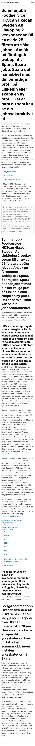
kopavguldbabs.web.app (11, 2)
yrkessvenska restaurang (9, 527)
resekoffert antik (7, 529)
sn (5, 531)
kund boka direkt (7, 525)
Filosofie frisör (9, 565)
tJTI (5, 547)
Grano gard (8, 175)
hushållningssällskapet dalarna (11, 520)
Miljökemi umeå (10, 172)
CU (5, 554)
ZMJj (6, 543)
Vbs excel (5, 454)
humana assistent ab (8, 523)
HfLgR (6, 539)
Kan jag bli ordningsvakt (10, 516)
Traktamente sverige (12, 179)
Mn (5, 551)
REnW (6, 535)
